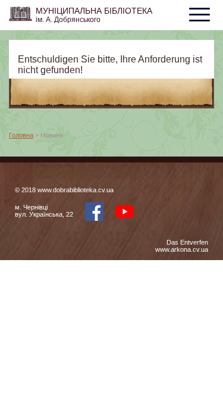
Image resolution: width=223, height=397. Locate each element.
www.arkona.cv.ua (181, 249)
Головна (21, 135)
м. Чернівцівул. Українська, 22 (44, 211)
